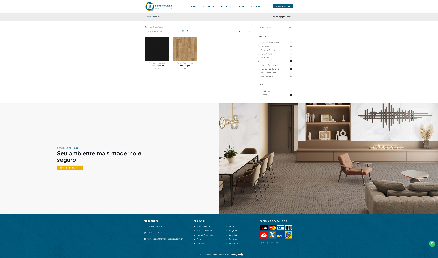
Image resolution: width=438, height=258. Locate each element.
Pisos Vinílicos (276, 76)
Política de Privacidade (270, 243)
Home (193, 6)
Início (149, 17)
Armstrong (276, 91)
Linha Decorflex (157, 65)
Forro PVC (276, 57)
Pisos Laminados (276, 72)
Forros (276, 61)
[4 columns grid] (183, 31)
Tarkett (157, 68)
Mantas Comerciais (276, 65)
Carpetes (276, 46)
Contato (255, 6)
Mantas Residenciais (157, 63)
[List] (188, 31)
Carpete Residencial (276, 42)
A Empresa (208, 6)
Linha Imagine (185, 65)
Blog (241, 6)
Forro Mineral (276, 54)
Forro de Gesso (276, 50)
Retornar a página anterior (281, 17)
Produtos (226, 6)
